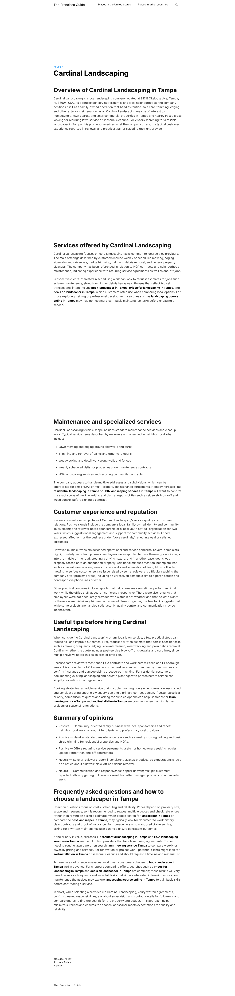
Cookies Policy (63, 958)
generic (58, 67)
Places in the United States (114, 4)
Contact (59, 965)
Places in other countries (153, 4)
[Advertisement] (117, 35)
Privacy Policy (62, 962)
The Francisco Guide (69, 4)
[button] (176, 5)
